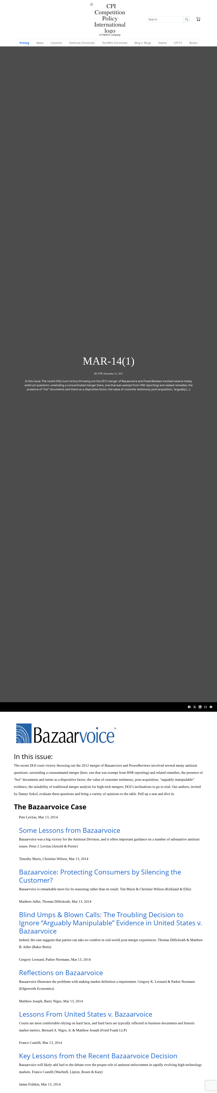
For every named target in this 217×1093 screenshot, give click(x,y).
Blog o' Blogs (143, 43)
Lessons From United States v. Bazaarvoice (85, 1014)
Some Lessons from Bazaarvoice (69, 830)
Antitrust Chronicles (82, 43)
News (40, 43)
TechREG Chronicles (114, 43)
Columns (56, 43)
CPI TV (178, 43)
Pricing (24, 43)
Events (162, 43)
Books (193, 43)
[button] (198, 19)
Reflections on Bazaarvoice (61, 972)
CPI (100, 373)
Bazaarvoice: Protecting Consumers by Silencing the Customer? (100, 876)
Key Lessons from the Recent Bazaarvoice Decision (98, 1055)
